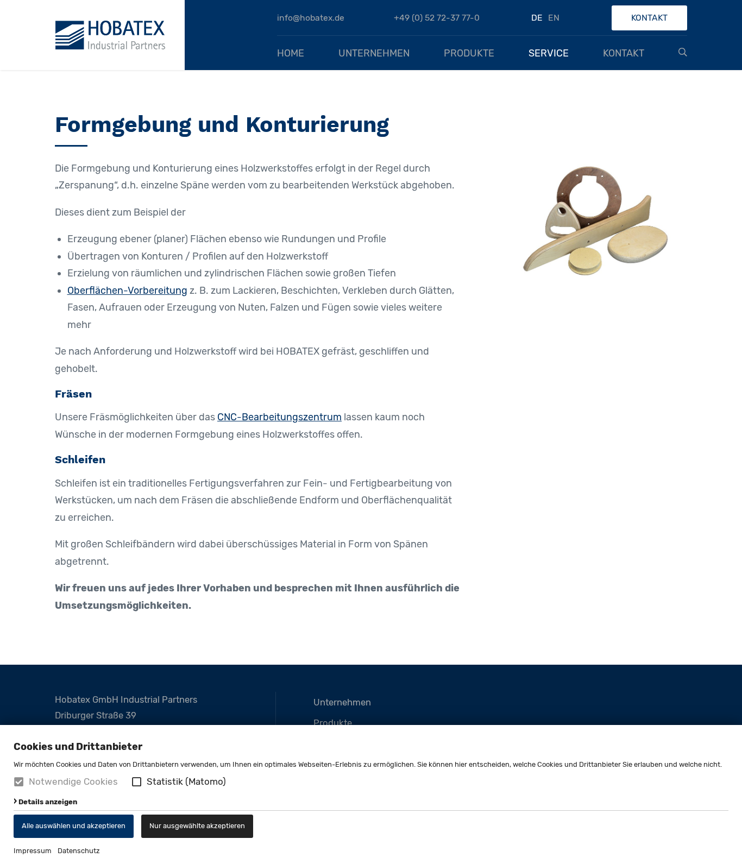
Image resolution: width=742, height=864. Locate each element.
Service (549, 53)
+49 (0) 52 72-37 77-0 (437, 17)
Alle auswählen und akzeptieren (73, 826)
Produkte (469, 53)
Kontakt (649, 17)
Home (290, 53)
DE (537, 17)
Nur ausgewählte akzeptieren (197, 826)
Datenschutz (79, 851)
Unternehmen (374, 53)
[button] (136, 782)
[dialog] (371, 794)
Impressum (33, 851)
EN (553, 17)
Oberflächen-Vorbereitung (127, 291)
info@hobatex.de (310, 17)
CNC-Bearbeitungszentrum (279, 417)
